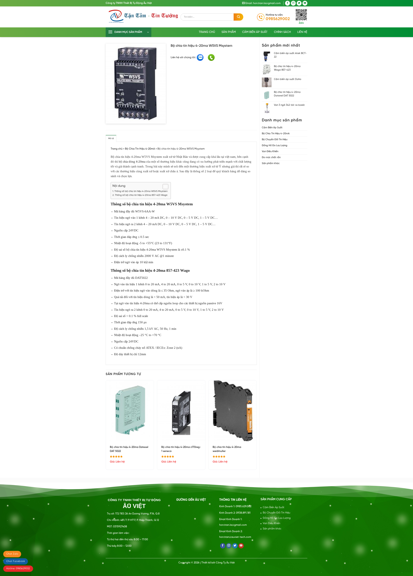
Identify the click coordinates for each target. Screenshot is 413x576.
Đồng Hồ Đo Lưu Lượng (274, 145)
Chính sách (282, 32)
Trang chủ (207, 32)
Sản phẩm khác (271, 163)
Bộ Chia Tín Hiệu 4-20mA (276, 133)
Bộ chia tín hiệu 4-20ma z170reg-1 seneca (181, 449)
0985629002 (278, 19)
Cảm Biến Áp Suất (254, 32)
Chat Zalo (12, 554)
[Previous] (105, 426)
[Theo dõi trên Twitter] (299, 3)
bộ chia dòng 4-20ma (132, 161)
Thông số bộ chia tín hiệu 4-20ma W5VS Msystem (140, 191)
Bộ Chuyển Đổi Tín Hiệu (274, 139)
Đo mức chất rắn (271, 157)
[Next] (256, 426)
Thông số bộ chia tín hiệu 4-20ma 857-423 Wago (141, 195)
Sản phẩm (229, 32)
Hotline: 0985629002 (18, 568)
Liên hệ (302, 32)
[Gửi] (238, 17)
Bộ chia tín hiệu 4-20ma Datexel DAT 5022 (129, 449)
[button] (128, 32)
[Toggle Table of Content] (163, 186)
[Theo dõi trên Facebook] (287, 3)
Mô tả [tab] (111, 138)
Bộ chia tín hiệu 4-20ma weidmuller (227, 449)
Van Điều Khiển (270, 151)
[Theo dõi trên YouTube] (304, 3)
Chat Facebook (15, 561)
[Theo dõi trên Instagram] (293, 3)
